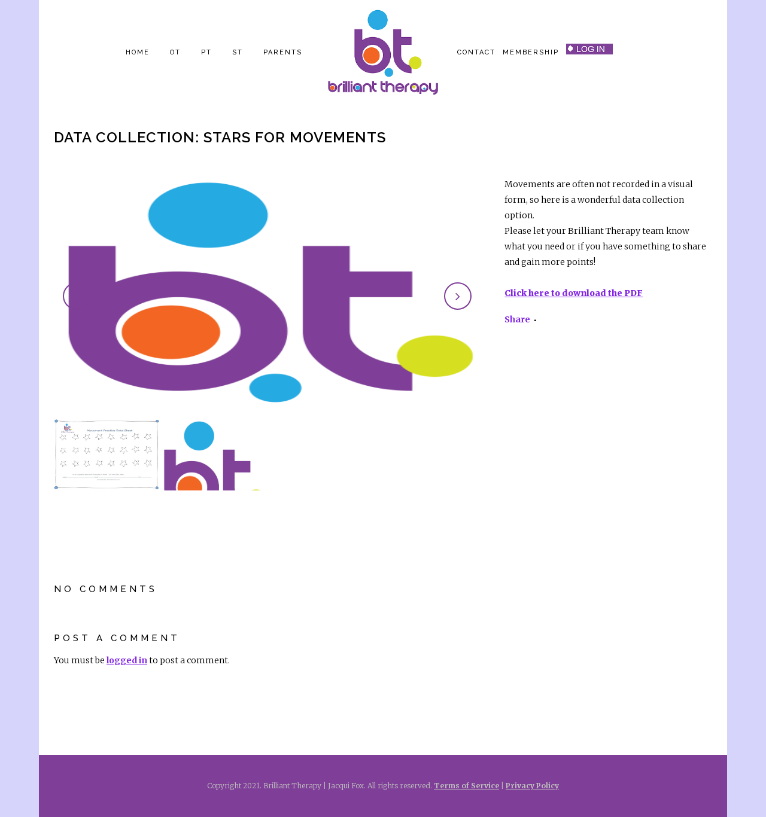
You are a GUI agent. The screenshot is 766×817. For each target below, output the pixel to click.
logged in (127, 660)
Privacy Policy (532, 785)
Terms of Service (466, 785)
